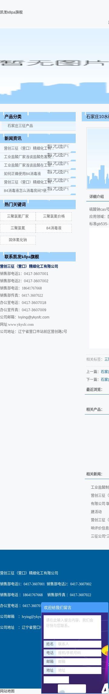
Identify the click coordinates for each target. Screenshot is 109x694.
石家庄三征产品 (20, 126)
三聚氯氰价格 (54, 216)
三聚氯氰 (18, 228)
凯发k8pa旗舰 (11, 12)
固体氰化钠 (18, 240)
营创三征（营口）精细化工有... (29, 148)
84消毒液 (53, 228)
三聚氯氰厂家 (18, 216)
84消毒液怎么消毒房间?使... (26, 191)
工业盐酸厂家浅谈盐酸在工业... (29, 165)
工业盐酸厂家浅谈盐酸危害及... (29, 157)
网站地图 (7, 691)
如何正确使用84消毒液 (22, 174)
